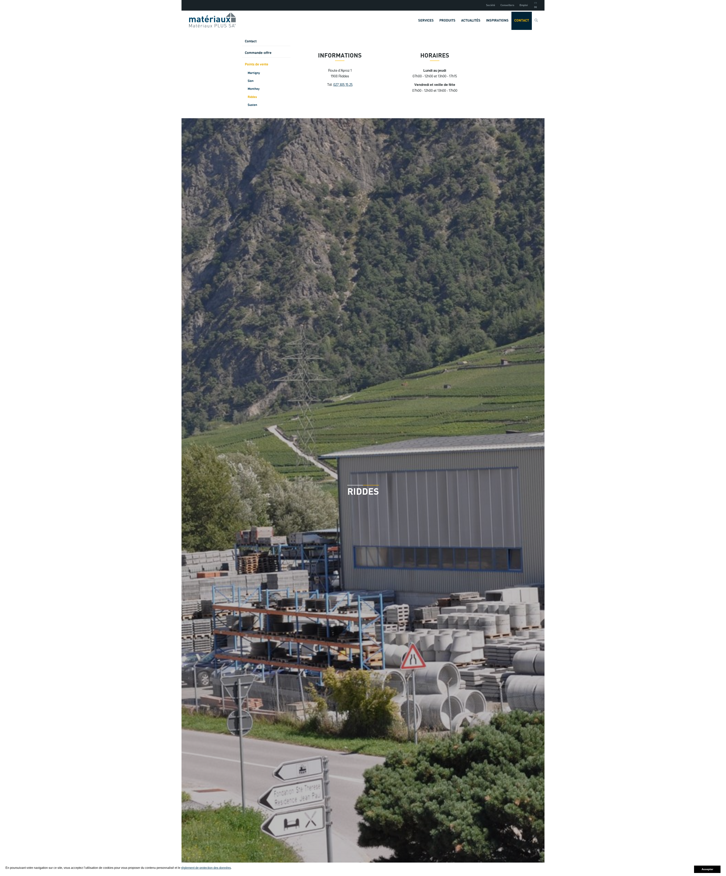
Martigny (254, 73)
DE (535, 7)
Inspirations (497, 20)
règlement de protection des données (206, 867)
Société (490, 5)
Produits (447, 20)
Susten (252, 104)
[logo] (212, 19)
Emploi (524, 5)
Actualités (470, 20)
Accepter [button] (707, 869)
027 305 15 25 (343, 85)
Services (426, 20)
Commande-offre (258, 53)
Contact (521, 20)
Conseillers (507, 5)
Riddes (252, 97)
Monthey (254, 88)
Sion (251, 80)
